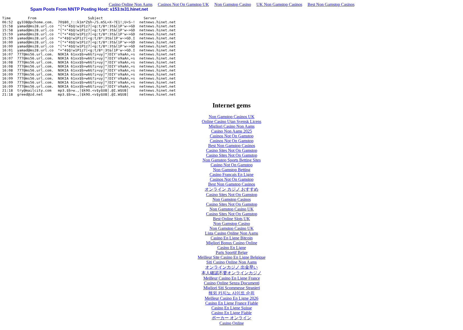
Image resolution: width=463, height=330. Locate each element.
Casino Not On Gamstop (232, 165)
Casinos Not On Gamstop (231, 136)
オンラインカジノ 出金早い (231, 267)
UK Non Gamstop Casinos (279, 4)
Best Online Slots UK (231, 218)
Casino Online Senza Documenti (231, 283)
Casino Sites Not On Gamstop (231, 150)
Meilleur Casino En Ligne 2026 (231, 298)
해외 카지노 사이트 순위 (231, 293)
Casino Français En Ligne (231, 174)
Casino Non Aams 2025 (231, 131)
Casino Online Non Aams (130, 4)
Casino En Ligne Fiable (231, 312)
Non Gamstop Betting (231, 169)
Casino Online (231, 323)
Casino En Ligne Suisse (231, 308)
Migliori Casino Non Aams (232, 126)
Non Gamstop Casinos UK (232, 116)
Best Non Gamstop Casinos (331, 4)
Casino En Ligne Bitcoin (232, 238)
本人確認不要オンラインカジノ (231, 273)
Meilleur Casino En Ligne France (231, 278)
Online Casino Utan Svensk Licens (231, 121)
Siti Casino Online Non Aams (231, 262)
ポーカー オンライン (231, 318)
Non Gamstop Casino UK (232, 209)
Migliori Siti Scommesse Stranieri (231, 288)
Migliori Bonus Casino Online (231, 243)
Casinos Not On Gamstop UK (183, 4)
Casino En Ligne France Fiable (231, 303)
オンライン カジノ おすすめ (231, 189)
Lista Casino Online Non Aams (231, 233)
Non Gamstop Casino (232, 4)
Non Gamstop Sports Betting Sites (232, 160)
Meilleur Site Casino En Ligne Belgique (232, 257)
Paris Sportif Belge (232, 252)
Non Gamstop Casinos (231, 199)
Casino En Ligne (231, 247)
